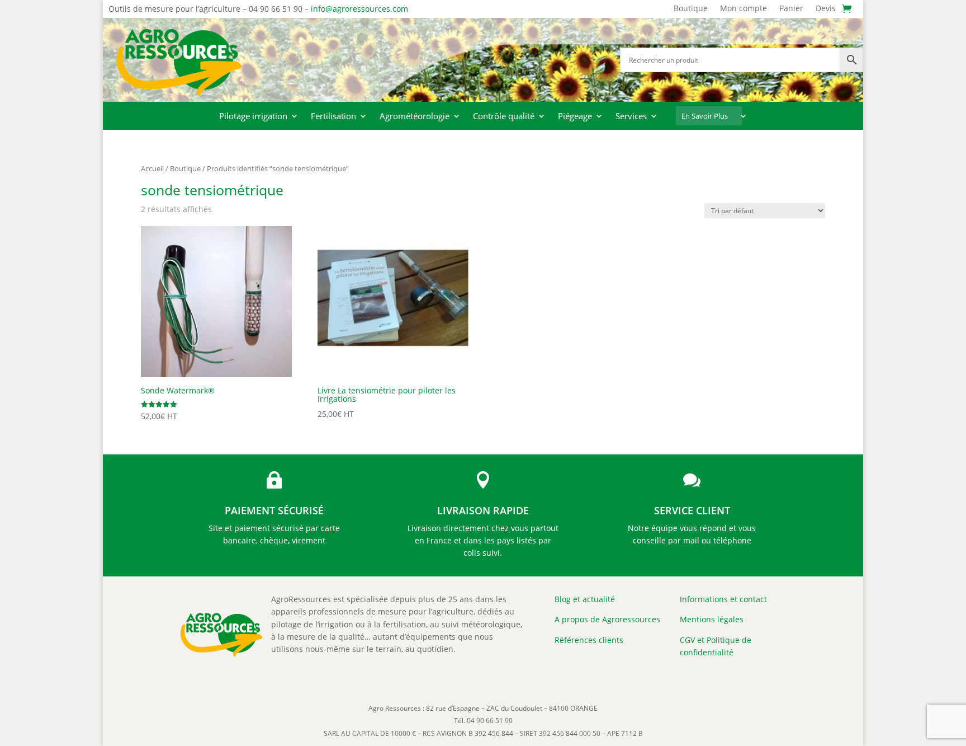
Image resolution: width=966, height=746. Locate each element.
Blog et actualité (585, 599)
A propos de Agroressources (607, 619)
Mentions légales (712, 619)
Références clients (589, 640)
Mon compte (743, 8)
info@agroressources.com (359, 8)
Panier (791, 8)
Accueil (152, 168)
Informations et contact (723, 599)
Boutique (691, 8)
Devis (826, 8)
